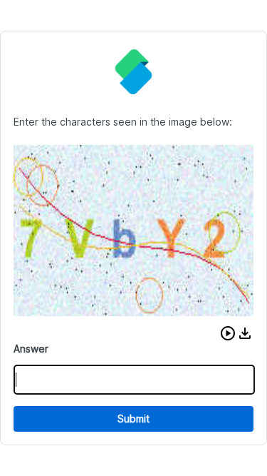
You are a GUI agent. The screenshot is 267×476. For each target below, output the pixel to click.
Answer (31, 349)
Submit (133, 418)
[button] (227, 333)
